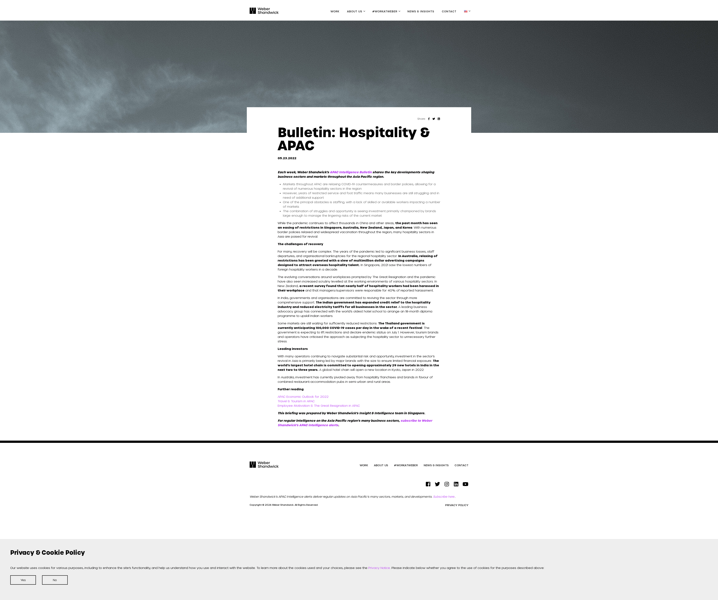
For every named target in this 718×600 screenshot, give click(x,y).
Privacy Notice (379, 568)
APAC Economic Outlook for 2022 (303, 396)
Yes (23, 580)
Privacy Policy (456, 505)
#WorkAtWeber (384, 11)
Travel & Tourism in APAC (296, 401)
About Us (354, 11)
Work (335, 11)
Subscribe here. (444, 496)
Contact (449, 11)
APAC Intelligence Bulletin (351, 172)
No (55, 580)
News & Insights (420, 11)
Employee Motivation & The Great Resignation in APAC (319, 405)
